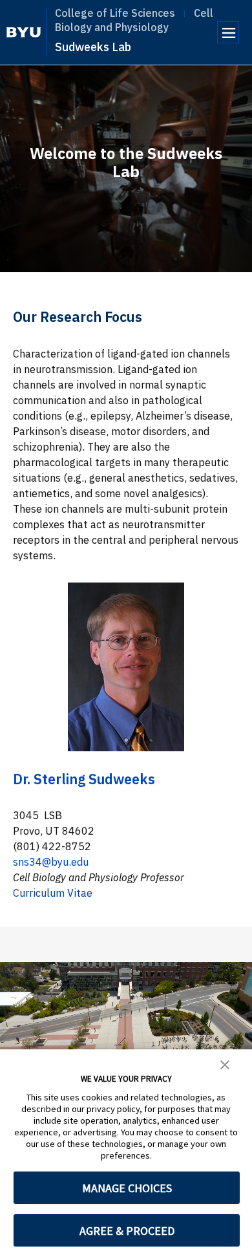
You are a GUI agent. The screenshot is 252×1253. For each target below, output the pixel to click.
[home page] (23, 32)
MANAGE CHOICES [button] (127, 1188)
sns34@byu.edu (51, 861)
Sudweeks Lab (93, 46)
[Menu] (228, 32)
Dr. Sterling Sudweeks (84, 779)
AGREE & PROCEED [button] (126, 1230)
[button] (224, 1063)
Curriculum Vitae (52, 892)
